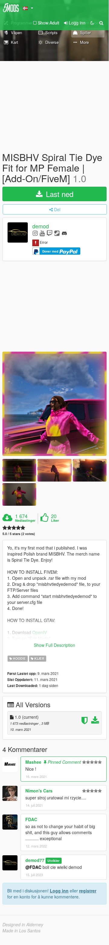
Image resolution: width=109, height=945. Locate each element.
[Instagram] (35, 232)
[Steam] (57, 232)
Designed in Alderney (22, 924)
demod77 (34, 860)
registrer (87, 891)
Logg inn (59, 891)
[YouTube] (42, 232)
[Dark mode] (92, 22)
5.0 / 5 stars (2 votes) (18, 533)
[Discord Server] (64, 232)
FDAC (31, 819)
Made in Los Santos (21, 930)
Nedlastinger (25, 520)
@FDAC (33, 867)
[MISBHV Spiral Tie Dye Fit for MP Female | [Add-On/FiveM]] (54, 404)
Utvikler (53, 860)
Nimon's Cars (39, 791)
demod (40, 226)
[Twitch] (49, 232)
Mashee (33, 762)
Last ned (58, 194)
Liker (55, 520)
